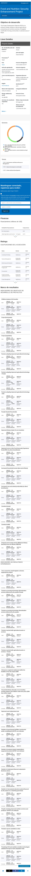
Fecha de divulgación (21, 62)
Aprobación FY (20, 84)
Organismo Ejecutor (21, 75)
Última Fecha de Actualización (20, 105)
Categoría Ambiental (21, 88)
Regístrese (5, 211)
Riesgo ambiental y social (7, 94)
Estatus (18, 47)
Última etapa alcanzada (22, 100)
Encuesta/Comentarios (24, 866)
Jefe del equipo (20, 52)
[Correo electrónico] (3, 870)
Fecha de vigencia (20, 67)
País (3, 62)
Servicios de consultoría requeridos (8, 100)
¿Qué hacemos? (4, 3)
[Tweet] (9, 870)
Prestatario (5, 58)
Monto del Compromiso (8, 88)
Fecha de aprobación (7, 67)
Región (3, 83)
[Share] (15, 870)
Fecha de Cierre (20, 93)
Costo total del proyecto (8, 76)
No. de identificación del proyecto (8, 48)
